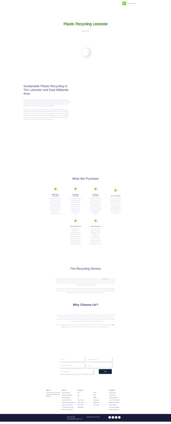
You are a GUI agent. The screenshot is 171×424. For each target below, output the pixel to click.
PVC (79, 395)
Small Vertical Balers (114, 400)
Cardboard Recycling (67, 395)
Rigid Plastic (96, 402)
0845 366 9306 (132, 3)
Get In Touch (85, 31)
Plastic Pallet (81, 402)
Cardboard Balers (113, 397)
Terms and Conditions (67, 409)
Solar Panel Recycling (67, 405)
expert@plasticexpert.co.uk (74, 419)
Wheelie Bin (80, 407)
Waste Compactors (114, 409)
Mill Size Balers (113, 405)
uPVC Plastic (81, 405)
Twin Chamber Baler (114, 407)
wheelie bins (105, 279)
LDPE (94, 395)
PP (78, 397)
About (51, 3)
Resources (80, 3)
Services (57, 3)
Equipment (64, 3)
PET (78, 392)
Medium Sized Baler (114, 402)
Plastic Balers (112, 395)
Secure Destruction (67, 400)
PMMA (95, 397)
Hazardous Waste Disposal (68, 402)
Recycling (72, 3)
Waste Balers (112, 392)
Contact (87, 3)
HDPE (94, 392)
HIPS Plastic (96, 405)
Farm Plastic (81, 400)
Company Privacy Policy (68, 407)
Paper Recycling (66, 397)
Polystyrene (96, 400)
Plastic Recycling (66, 392)
